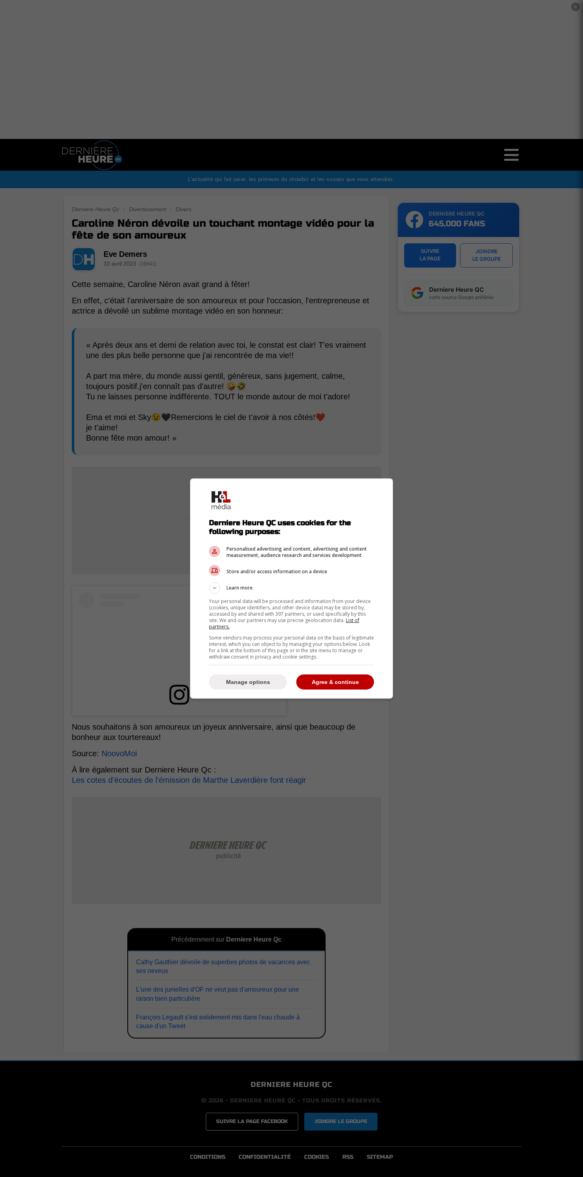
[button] (291, 587)
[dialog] (291, 588)
